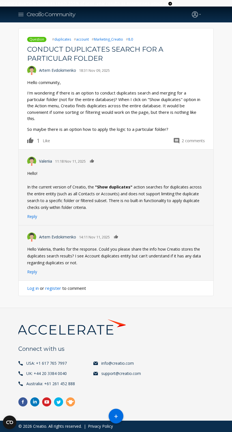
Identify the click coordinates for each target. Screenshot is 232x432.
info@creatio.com (117, 363)
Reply (32, 216)
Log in (33, 288)
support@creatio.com (121, 373)
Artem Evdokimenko (57, 70)
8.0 (130, 39)
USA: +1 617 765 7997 (46, 363)
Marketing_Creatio (108, 39)
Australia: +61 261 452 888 (50, 383)
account (82, 39)
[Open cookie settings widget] (9, 422)
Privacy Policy (100, 426)
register (53, 288)
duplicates (62, 39)
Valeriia (45, 161)
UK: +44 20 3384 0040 (46, 373)
